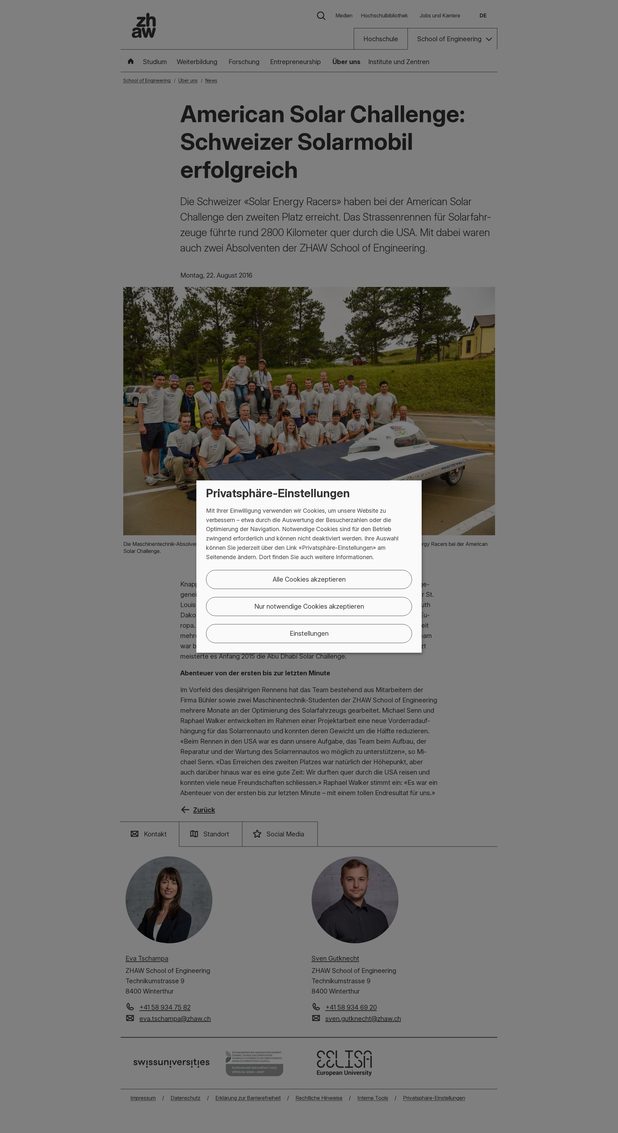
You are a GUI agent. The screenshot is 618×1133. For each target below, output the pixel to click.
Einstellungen (309, 633)
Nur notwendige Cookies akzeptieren (309, 606)
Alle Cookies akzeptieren (309, 579)
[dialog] (309, 567)
